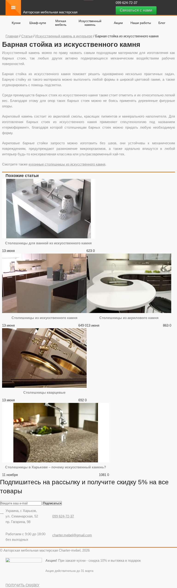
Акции (118, 23)
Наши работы (140, 23)
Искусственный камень (90, 23)
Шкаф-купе (37, 23)
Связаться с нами (136, 10)
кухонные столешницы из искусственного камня (67, 164)
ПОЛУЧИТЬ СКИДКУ (22, 585)
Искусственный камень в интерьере (63, 36)
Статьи (26, 36)
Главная (12, 36)
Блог (161, 23)
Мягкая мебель (60, 23)
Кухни (16, 23)
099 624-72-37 (127, 3)
